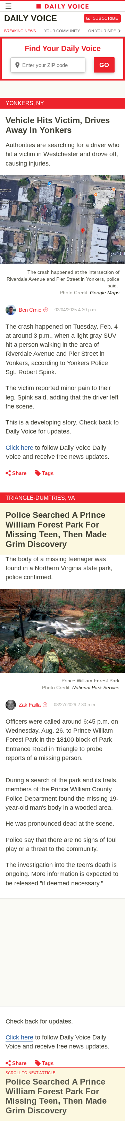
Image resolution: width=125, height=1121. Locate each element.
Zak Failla (30, 705)
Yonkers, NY (25, 103)
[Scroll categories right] (119, 31)
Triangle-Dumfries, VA (40, 498)
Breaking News (20, 31)
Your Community (62, 31)
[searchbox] (52, 65)
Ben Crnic (30, 310)
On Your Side (102, 31)
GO (104, 64)
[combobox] (47, 65)
